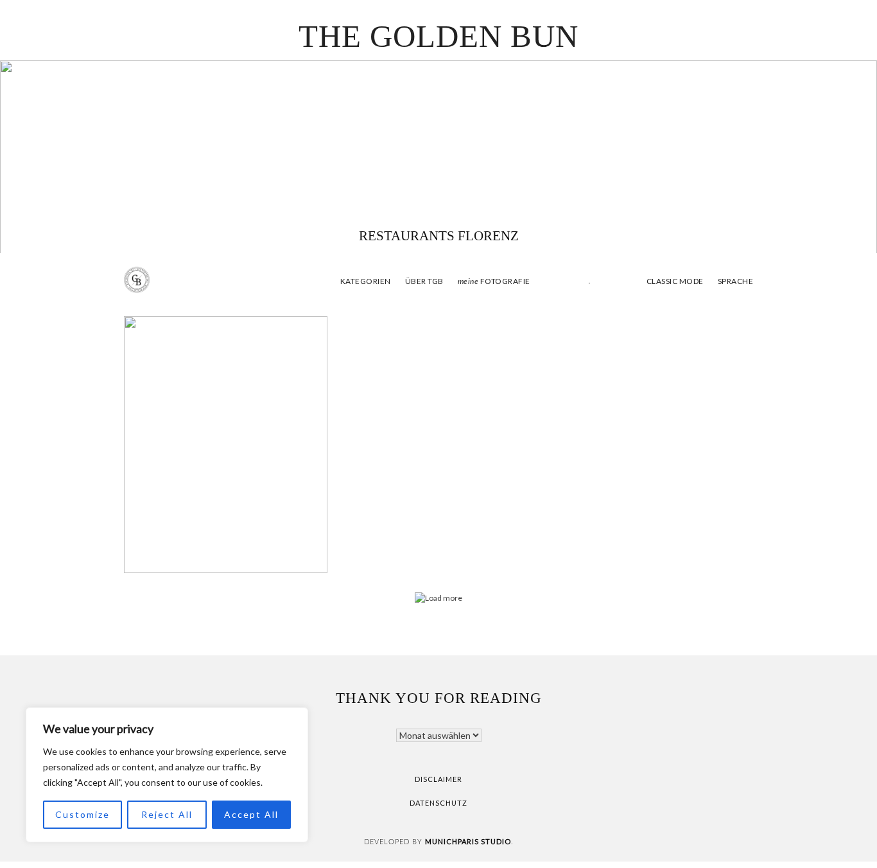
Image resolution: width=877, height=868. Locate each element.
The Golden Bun (438, 36)
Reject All (167, 814)
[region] (167, 774)
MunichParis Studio (468, 841)
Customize (82, 814)
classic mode (674, 281)
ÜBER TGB (424, 281)
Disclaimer (438, 779)
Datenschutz (438, 803)
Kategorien (365, 281)
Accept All (251, 814)
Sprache (736, 281)
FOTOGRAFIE (494, 281)
